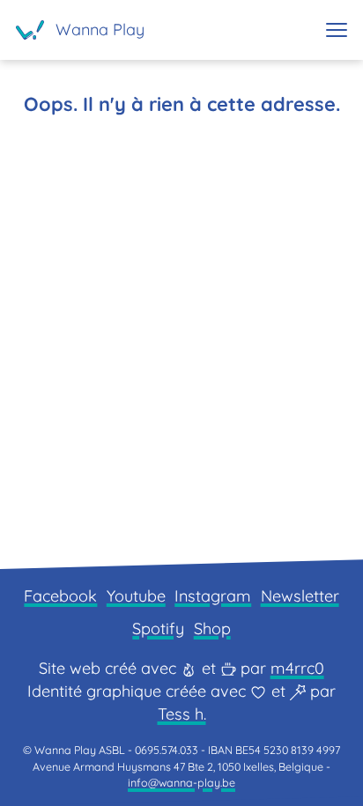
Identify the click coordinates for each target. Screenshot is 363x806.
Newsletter (300, 596)
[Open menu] (336, 30)
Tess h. (182, 714)
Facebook (60, 596)
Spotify (158, 628)
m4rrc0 (297, 668)
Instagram (212, 596)
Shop (212, 628)
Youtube (136, 596)
